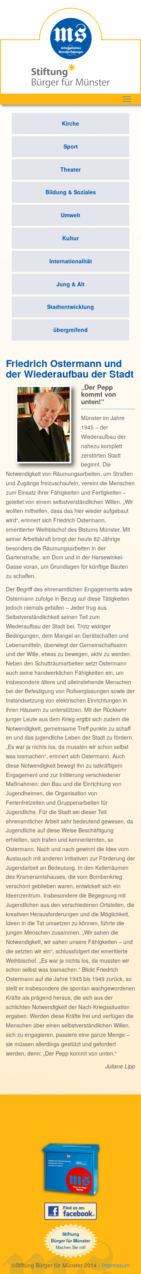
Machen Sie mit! (70, 1240)
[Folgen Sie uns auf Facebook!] (70, 1210)
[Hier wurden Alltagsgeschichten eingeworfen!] (70, 1169)
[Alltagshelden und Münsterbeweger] (70, 33)
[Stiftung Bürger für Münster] (70, 75)
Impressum (116, 1265)
